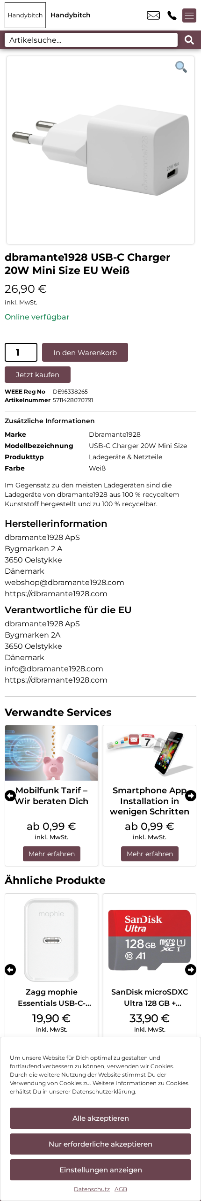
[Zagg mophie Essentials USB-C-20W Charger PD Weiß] (51, 940)
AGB (121, 1189)
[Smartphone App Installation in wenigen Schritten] (149, 753)
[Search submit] (189, 40)
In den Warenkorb (85, 352)
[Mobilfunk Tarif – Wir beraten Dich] (51, 753)
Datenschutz (92, 1189)
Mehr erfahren (52, 854)
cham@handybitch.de (153, 15)
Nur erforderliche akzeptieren (100, 1144)
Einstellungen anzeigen (100, 1169)
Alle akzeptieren (100, 1118)
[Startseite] (25, 15)
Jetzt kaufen (37, 374)
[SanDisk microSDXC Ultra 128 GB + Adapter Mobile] (149, 940)
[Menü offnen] (189, 15)
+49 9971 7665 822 (172, 15)
